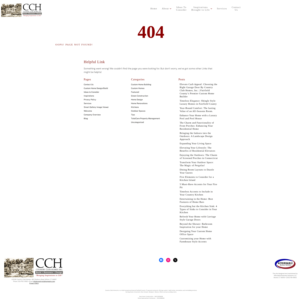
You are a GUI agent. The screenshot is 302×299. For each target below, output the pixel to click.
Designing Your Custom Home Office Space (196, 233)
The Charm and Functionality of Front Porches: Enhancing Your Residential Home (197, 125)
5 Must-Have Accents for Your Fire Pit (198, 186)
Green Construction (139, 96)
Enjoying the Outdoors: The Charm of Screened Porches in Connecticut (199, 156)
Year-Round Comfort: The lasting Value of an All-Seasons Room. (198, 109)
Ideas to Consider (91, 92)
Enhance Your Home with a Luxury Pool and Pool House (198, 117)
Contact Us (88, 84)
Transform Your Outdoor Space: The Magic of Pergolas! (197, 164)
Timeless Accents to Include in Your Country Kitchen (196, 193)
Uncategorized (137, 122)
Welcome (88, 111)
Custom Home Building (141, 84)
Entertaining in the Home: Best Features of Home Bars (196, 200)
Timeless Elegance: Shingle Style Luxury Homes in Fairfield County (198, 102)
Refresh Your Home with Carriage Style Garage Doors (198, 218)
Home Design (137, 99)
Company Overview (92, 115)
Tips (133, 115)
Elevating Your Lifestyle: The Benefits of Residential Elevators (197, 149)
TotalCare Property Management (145, 118)
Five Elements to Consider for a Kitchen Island (197, 178)
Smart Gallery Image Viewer (96, 107)
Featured (135, 92)
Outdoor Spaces (138, 111)
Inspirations (89, 96)
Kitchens (135, 107)
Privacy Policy (90, 99)
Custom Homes (137, 88)
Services (87, 103)
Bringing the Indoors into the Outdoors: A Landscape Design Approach (196, 136)
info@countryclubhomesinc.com (44, 281)
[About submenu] (170, 8)
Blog (86, 118)
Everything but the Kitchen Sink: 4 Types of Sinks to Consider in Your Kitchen (198, 209)
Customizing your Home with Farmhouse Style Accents (195, 240)
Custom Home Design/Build (96, 88)
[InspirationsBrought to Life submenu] (211, 8)
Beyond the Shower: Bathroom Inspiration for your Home (196, 225)
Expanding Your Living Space (195, 143)
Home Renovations (139, 103)
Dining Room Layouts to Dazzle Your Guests (197, 171)
